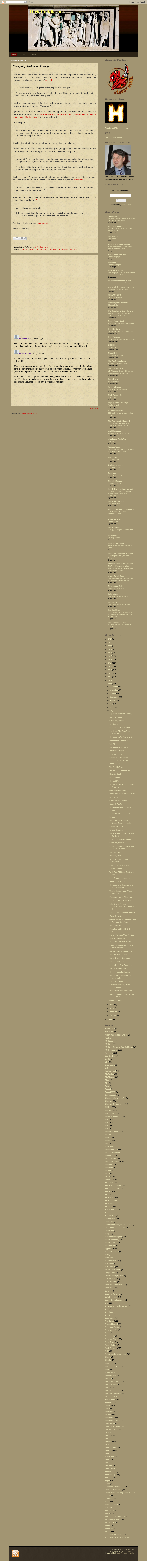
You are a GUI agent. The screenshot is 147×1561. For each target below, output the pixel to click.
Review (108, 1414)
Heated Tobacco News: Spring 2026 (120, 331)
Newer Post (15, 409)
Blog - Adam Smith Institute (119, 245)
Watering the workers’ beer (117, 363)
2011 (110, 677)
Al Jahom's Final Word (117, 439)
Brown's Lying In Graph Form (120, 901)
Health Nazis (110, 1243)
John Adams (113, 594)
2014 (110, 666)
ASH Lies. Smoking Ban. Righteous (119, 1047)
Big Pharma (109, 1077)
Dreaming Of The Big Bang (119, 771)
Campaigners (110, 1095)
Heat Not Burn (114, 329)
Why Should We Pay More (115, 1516)
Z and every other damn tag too (117, 1537)
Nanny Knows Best (116, 321)
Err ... (38, 200)
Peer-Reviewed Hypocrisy (119, 878)
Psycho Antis (110, 1399)
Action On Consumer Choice (116, 1035)
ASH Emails (109, 1041)
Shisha (108, 1439)
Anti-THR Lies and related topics (121, 489)
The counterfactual (115, 369)
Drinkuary (109, 1167)
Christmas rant (113, 522)
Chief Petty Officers (116, 843)
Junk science (110, 1279)
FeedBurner (126, 205)
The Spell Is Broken (117, 767)
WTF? (75, 249)
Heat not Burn (110, 1246)
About (23, 54)
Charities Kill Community (114, 1104)
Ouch (107, 1369)
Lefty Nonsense (111, 1297)
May (111, 711)
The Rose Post (114, 528)
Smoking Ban (110, 1454)
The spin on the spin (115, 475)
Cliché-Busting (111, 1113)
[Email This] (14, 238)
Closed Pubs (113, 353)
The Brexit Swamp (114, 514)
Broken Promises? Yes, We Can (121, 935)
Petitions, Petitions (114, 483)
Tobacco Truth (114, 447)
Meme (107, 1333)
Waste (107, 1513)
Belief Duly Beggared (117, 938)
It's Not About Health (113, 1270)
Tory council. (43, 223)
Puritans (46, 249)
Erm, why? (112, 239)
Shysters (108, 1442)
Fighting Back (110, 1216)
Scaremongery (111, 1429)
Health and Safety (112, 1240)
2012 (110, 673)
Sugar (107, 1481)
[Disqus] (54, 294)
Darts (107, 1143)
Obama (108, 1357)
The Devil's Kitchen (116, 501)
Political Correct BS (112, 1390)
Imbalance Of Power (117, 751)
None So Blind (115, 774)
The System (114, 781)
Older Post (94, 409)
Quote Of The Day (116, 804)
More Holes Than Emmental (120, 839)
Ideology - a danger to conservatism (120, 530)
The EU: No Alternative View (120, 942)
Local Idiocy (109, 1318)
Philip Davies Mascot (113, 1381)
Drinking (108, 1164)
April (112, 1005)
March (112, 1008)
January (113, 1015)
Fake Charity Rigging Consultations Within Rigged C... (121, 906)
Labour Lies (109, 1288)
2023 (110, 639)
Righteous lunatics (112, 1420)
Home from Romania (115, 297)
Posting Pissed (111, 1396)
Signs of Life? (110, 1448)
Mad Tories (109, 1321)
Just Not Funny (111, 1282)
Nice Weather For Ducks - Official (122, 794)
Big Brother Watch (115, 270)
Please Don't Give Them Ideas (121, 965)
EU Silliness (110, 1204)
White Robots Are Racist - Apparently (121, 323)
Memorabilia (110, 1336)
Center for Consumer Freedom (120, 554)
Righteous (109, 1417)
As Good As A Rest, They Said (118, 433)
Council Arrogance (26, 249)
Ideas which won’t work (116, 588)
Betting (108, 1068)
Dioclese (111, 345)
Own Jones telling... (115, 503)
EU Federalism (111, 1201)
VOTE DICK (109, 1510)
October (113, 694)
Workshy (108, 1525)
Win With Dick (110, 1522)
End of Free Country (113, 1186)
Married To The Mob (117, 827)
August (113, 700)
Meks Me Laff (110, 1330)
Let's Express (113, 457)
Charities (108, 1101)
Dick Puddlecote (47, 11)
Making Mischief (111, 1324)
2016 (110, 660)
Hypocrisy (109, 1249)
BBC (107, 1062)
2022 (110, 642)
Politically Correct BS (113, 1393)
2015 (110, 663)
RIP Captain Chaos (116, 962)
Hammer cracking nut (113, 1237)
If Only (107, 1255)
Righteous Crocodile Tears (119, 728)
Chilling (108, 1107)
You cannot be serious (113, 1534)
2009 (110, 684)
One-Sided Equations (117, 790)
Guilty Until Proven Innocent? (120, 951)
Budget (108, 1089)
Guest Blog (109, 1231)
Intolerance (109, 1264)
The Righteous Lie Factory (119, 972)
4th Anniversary (113, 381)
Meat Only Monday (112, 1327)
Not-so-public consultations (115, 1354)
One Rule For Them (112, 1366)
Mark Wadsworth (115, 395)
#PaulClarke (110, 1029)
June (112, 707)
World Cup (109, 1528)
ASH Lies (108, 1044)
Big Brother (109, 1074)
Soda (107, 1463)
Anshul (132, 1553)
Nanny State (110, 1345)
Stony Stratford (111, 1472)
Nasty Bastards (111, 1348)
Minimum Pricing (111, 1339)
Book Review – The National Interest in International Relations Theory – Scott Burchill (121, 614)
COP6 (107, 1119)
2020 (110, 646)
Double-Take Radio (117, 882)
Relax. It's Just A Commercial (120, 958)
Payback (108, 1378)
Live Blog (108, 1315)
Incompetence (110, 1261)
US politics (109, 1507)
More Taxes (109, 1342)
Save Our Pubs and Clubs (115, 1426)
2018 (110, 653)
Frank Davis (113, 379)
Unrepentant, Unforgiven (119, 740)
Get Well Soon (115, 744)
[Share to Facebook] (22, 238)
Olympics (108, 1363)
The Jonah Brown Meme (118, 747)
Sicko (107, 1445)
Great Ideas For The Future (115, 1228)
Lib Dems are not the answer (116, 1306)
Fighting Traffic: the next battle (118, 596)
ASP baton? (79, 180)
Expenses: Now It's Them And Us (122, 897)
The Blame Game (116, 852)
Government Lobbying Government (119, 1225)
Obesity (108, 1360)
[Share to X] (19, 238)
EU (106, 1195)
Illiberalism (109, 1258)
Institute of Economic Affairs (119, 281)
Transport (109, 1498)
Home (13, 54)
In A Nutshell (114, 724)
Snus (107, 1460)
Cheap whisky (113, 305)
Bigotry (108, 1080)
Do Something (110, 1158)
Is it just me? (110, 1267)
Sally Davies (110, 1423)
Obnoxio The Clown (116, 544)
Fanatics (108, 1213)
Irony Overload (115, 925)
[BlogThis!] (17, 238)
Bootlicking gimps (114, 257)
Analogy (108, 1038)
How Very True (115, 856)
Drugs (107, 1173)
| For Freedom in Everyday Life (120, 311)
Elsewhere (109, 1183)
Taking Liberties (114, 387)
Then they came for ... (113, 1490)
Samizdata (112, 216)
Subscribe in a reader (113, 137)
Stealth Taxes (110, 1469)
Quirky (107, 1405)
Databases (109, 1146)
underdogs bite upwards (118, 303)
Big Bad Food (110, 1071)
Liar (106, 1303)
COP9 (107, 1128)
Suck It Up (109, 1478)
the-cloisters (130, 1551)
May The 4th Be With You (119, 865)
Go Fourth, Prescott (116, 721)
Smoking (108, 1451)
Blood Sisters (114, 777)
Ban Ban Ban (110, 1056)
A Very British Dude (116, 576)
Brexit (107, 1086)
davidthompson (114, 431)
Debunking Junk (111, 1149)
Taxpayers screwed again (115, 1487)
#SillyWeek (109, 1032)
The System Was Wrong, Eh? (120, 737)
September (114, 697)
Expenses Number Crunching (121, 714)
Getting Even (110, 1219)
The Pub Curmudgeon (117, 361)
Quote (107, 1408)
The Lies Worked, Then (118, 955)
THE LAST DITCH (115, 295)
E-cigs (107, 1176)
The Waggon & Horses (116, 355)
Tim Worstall (113, 236)
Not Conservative (114, 405)
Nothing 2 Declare (115, 602)
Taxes (107, 1484)
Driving (108, 1170)
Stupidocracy (53, 249)
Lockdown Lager (114, 459)
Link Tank (109, 1312)
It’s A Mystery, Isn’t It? (115, 467)
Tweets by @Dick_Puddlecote (116, 128)
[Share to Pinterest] (25, 238)
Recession (109, 1411)
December (114, 687)
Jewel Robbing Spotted (114, 1276)
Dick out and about (112, 1152)
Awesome (109, 1053)
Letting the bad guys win (114, 1300)
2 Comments (44, 247)
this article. (50, 80)
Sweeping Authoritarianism (31, 66)
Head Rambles (114, 337)
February (113, 1012)
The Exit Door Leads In (117, 622)
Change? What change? (114, 1098)
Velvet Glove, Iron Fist (117, 255)
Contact (34, 54)
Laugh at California (112, 1294)
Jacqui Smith (110, 1273)
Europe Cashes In (116, 830)
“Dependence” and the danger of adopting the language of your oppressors (119, 493)
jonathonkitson (114, 610)
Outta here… (112, 441)
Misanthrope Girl (115, 586)
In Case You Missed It (117, 969)
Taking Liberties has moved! (118, 389)
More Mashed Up (116, 754)
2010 (110, 680)
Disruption (109, 1155)
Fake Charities (110, 1210)
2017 (110, 656)
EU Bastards (110, 1198)
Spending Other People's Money (122, 913)
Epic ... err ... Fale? (116, 981)
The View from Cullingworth (119, 421)
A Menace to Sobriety (117, 520)
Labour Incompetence (113, 1285)
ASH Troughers (111, 1050)
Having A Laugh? (116, 717)
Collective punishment (113, 1116)
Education (109, 1179)
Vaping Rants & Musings (118, 403)
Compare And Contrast (118, 801)
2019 (110, 649)
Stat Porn (108, 1466)
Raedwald (112, 473)
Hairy (107, 1234)
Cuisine (108, 1137)
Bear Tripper (110, 1065)
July (111, 704)
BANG (107, 1059)
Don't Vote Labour (112, 1161)
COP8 (107, 1125)
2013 (110, 670)
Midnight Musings (115, 481)
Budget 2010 (110, 1092)
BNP (107, 1083)
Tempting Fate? (115, 764)
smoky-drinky (110, 1457)
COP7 (107, 1122)
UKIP (107, 1501)
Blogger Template (121, 1553)
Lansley (108, 1291)
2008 (110, 1019)
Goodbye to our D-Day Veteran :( (119, 604)
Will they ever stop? (65, 249)
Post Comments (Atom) (29, 413)
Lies (106, 1309)
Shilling (108, 1436)
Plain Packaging (111, 1384)
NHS (107, 1351)
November (114, 690)
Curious (108, 1140)
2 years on (112, 397)
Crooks (108, 1134)
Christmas (109, 1110)
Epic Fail (108, 1192)
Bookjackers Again (114, 265)
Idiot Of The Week (112, 1252)
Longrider (112, 263)
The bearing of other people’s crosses (121, 339)
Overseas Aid (110, 1372)
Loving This (113, 817)
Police (107, 1387)
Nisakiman (112, 536)
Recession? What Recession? (121, 991)
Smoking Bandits (114, 538)
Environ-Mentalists (112, 1189)
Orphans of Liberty (115, 465)
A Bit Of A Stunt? (115, 869)
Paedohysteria (110, 1375)
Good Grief (38, 249)
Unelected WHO (111, 1504)
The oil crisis (112, 347)
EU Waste (109, 1207)
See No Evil (114, 797)
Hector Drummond (115, 411)
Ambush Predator (115, 226)
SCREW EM (110, 1432)
